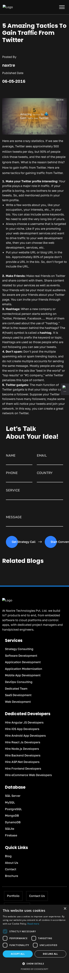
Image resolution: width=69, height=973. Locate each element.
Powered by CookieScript (34, 969)
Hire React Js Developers (22, 742)
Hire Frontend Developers (23, 768)
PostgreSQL (13, 809)
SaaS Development (18, 695)
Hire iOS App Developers (22, 729)
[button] (34, 963)
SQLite (9, 828)
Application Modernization (23, 669)
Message (14, 517)
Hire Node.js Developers (22, 749)
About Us (11, 863)
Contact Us (37, 896)
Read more (33, 923)
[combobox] (50, 478)
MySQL (10, 802)
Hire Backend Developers (22, 755)
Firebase (11, 835)
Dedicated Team (16, 688)
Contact (10, 869)
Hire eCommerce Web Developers (28, 775)
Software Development (21, 655)
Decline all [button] (50, 953)
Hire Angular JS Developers (24, 722)
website (24, 252)
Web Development (18, 702)
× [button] (64, 908)
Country (45, 473)
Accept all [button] (18, 953)
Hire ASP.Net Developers (22, 762)
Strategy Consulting (19, 649)
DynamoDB (13, 822)
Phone (12, 473)
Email (42, 455)
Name (10, 455)
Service (13, 490)
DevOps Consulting (18, 682)
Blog (8, 856)
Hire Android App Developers (25, 735)
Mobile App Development (22, 675)
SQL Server (12, 796)
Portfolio (13, 896)
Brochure (11, 876)
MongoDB (12, 815)
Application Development (23, 662)
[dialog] (34, 939)
